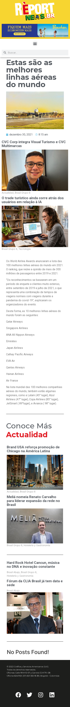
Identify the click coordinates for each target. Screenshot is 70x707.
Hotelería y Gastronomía (37, 545)
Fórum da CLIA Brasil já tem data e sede (35, 583)
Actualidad (8, 192)
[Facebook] (18, 694)
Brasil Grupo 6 (22, 192)
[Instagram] (40, 694)
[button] (35, 43)
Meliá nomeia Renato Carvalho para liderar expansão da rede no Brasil (33, 501)
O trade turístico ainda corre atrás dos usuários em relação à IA (33, 200)
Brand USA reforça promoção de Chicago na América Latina (33, 449)
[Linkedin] (51, 694)
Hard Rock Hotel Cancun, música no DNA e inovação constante (33, 565)
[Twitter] (29, 694)
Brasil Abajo (13, 572)
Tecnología (25, 248)
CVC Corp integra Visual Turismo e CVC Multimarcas (34, 144)
